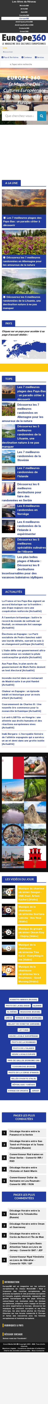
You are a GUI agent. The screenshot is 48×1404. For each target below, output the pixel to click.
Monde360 (24, 5)
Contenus (27, 57)
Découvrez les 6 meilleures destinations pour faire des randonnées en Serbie (21, 492)
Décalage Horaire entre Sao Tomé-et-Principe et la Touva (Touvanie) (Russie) (26, 1144)
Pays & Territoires (10, 57)
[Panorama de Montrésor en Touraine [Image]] (35, 835)
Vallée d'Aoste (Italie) (23, 1078)
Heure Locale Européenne (23, 1036)
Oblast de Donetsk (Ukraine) (24, 1024)
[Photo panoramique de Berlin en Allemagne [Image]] (13, 790)
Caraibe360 (24, 15)
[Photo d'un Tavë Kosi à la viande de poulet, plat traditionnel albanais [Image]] (13, 835)
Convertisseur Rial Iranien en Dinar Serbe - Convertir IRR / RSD (26, 1157)
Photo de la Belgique (18, 1006)
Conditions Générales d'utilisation (31, 1348)
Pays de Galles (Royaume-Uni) (24, 1060)
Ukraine (5, 48)
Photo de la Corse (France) (24, 1072)
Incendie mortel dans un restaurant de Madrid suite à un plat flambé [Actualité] (22, 681)
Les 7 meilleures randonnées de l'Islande (28, 472)
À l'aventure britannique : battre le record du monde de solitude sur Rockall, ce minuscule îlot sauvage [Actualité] (22, 622)
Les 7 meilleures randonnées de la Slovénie (29, 456)
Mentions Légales (9, 1348)
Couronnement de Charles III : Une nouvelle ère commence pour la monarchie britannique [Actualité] (21, 707)
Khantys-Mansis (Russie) (23, 999)
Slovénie (12, 1012)
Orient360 (24, 31)
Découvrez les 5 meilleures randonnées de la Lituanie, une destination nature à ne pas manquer (21, 436)
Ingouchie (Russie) (30, 1012)
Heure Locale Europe (23, 1054)
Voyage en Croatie (18, 1091)
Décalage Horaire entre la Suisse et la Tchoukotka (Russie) (25, 1214)
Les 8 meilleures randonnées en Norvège (28, 510)
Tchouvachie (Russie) (23, 1066)
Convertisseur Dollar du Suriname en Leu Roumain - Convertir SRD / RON (25, 1181)
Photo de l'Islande (23, 1048)
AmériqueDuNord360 (24, 25)
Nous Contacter (38, 1350)
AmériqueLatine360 (24, 22)
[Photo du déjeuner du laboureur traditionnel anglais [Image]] (35, 768)
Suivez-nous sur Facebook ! (15, 1338)
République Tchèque (23, 1085)
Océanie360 (24, 28)
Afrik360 (24, 9)
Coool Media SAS (10, 1344)
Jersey (35, 1091)
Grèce (8, 1018)
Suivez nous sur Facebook (8, 51)
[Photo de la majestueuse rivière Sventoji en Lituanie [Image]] (13, 812)
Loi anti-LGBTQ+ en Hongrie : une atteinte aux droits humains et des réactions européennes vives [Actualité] (22, 722)
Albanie (37, 1006)
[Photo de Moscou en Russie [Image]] (13, 857)
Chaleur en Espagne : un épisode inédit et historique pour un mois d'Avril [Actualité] (21, 694)
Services (40, 57)
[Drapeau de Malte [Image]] (13, 768)
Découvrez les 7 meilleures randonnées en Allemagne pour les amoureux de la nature (22, 413)
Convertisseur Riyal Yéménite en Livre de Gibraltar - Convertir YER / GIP (27, 1260)
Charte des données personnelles (17, 1350)
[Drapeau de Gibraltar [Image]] (35, 857)
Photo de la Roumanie (24, 1042)
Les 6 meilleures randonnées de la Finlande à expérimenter (29, 528)
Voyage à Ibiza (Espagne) (29, 1018)
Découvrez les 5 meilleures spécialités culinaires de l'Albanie (31, 545)
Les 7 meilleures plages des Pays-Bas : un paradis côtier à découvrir (31, 393)
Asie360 (24, 12)
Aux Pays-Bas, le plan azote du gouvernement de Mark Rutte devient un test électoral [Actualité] (23, 667)
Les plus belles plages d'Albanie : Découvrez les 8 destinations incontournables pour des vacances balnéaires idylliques (22, 567)
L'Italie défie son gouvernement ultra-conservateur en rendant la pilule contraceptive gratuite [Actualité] (24, 654)
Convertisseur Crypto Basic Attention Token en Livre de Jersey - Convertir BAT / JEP (26, 1247)
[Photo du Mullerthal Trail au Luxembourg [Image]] (35, 790)
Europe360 (24, 18)
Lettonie (24, 1030)
